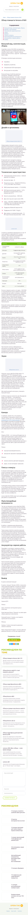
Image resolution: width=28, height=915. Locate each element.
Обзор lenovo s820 (8, 696)
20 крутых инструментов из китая (18, 820)
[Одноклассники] (14, 644)
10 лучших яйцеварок (17, 868)
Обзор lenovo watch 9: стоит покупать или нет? (11, 671)
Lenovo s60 (14, 228)
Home (4, 17)
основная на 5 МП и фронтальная (10, 420)
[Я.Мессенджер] (10, 644)
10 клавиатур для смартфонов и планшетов (16, 876)
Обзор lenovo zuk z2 (14, 369)
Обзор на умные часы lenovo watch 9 (14, 708)
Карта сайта (13, 911)
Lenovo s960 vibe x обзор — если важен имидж (12, 748)
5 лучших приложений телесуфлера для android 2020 (17, 839)
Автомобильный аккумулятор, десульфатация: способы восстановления (16, 858)
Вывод (6, 39)
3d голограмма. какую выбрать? (17, 847)
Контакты (20, 911)
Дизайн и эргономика (10, 29)
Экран (6, 32)
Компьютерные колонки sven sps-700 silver (17, 896)
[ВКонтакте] (12, 644)
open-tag (16, 3)
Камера (6, 33)
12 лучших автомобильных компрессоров (15, 886)
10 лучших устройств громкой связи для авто (18, 811)
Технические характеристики (12, 31)
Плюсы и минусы (9, 35)
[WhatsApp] (18, 644)
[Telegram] (16, 644)
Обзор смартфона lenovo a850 (12, 684)
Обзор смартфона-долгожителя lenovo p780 (12, 733)
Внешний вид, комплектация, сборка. (14, 28)
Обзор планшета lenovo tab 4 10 (14, 141)
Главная (8, 911)
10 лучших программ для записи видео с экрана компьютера (17, 829)
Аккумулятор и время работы (12, 38)
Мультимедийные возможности (13, 36)
